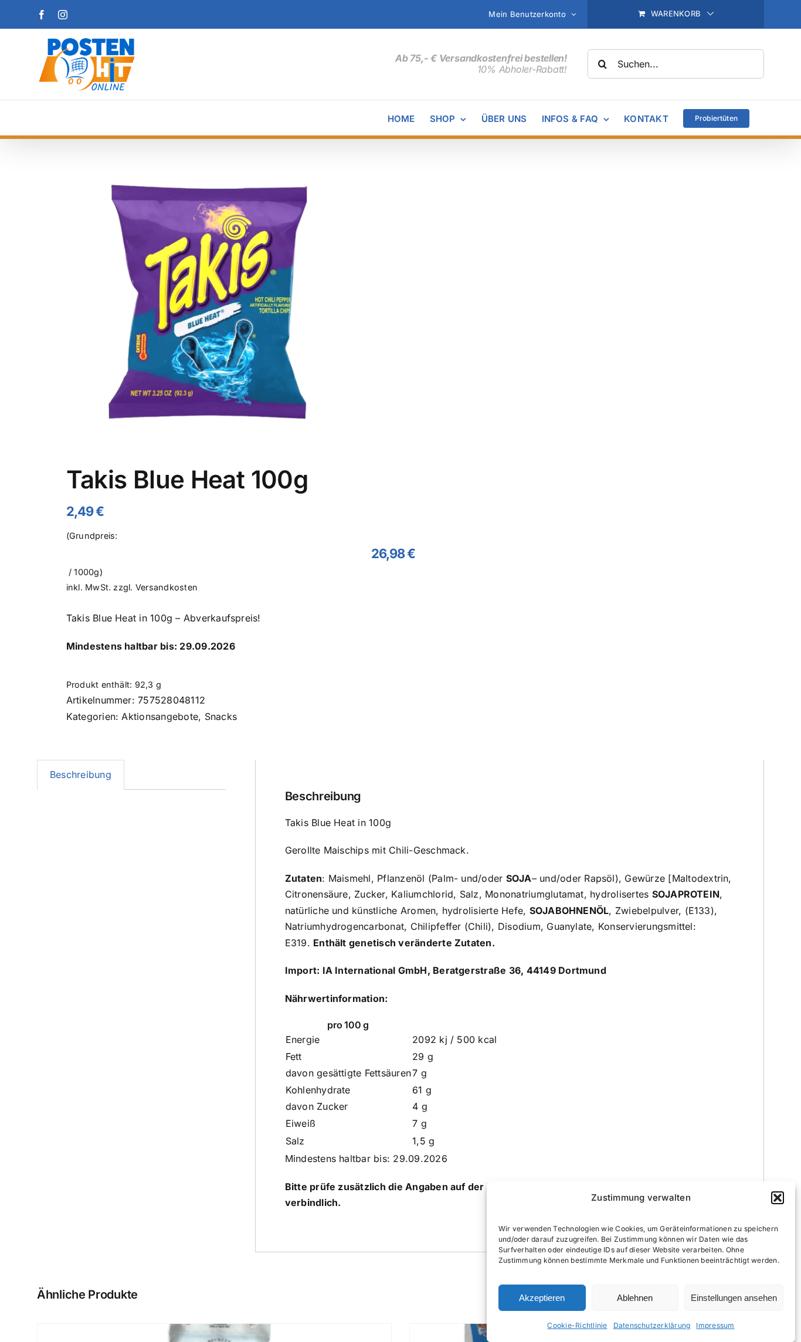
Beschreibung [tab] (80, 774)
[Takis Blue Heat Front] (211, 305)
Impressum (715, 1325)
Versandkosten (166, 587)
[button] (777, 1198)
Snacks (221, 716)
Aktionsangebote (159, 716)
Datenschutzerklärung (652, 1325)
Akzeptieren (542, 1298)
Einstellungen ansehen (734, 1298)
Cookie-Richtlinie (577, 1325)
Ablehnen (635, 1298)
